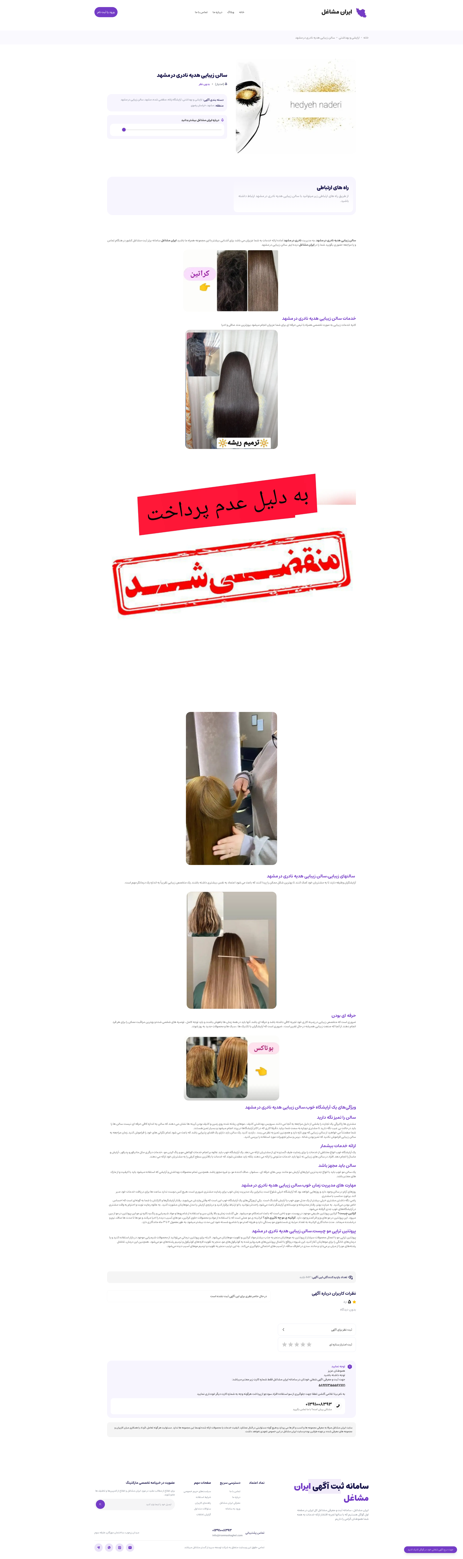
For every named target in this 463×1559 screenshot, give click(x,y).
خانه (241, 12)
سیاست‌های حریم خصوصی (197, 1491)
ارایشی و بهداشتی (349, 37)
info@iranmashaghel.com (227, 1535)
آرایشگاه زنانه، (174, 100)
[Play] (116, 129)
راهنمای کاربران (203, 1503)
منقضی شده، (159, 100)
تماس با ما (201, 12)
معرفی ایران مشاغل (230, 1503)
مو (329, 1231)
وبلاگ (230, 12)
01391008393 (319, 1404)
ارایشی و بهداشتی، (192, 100)
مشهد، (148, 100)
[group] (167, 130)
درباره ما (217, 12)
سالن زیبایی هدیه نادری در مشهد (315, 37)
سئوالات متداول (202, 1509)
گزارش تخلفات (203, 1514)
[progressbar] (173, 130)
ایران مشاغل (169, 240)
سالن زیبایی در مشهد (132, 100)
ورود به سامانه (232, 1509)
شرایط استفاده (203, 1497)
